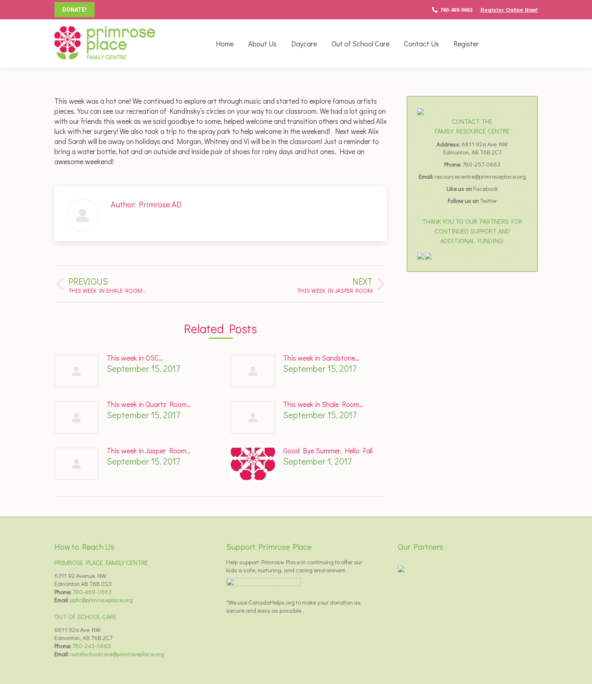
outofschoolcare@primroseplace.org (117, 654)
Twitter (488, 200)
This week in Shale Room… (323, 404)
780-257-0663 (481, 164)
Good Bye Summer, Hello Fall (328, 450)
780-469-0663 (456, 10)
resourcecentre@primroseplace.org (480, 176)
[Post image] (76, 371)
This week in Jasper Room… (148, 450)
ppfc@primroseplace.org (101, 600)
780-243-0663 (91, 646)
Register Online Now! (509, 10)
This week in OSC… (135, 358)
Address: (449, 144)
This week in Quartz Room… (149, 404)
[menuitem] (224, 43)
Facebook (485, 188)
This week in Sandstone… (321, 358)
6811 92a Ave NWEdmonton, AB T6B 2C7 (475, 148)
